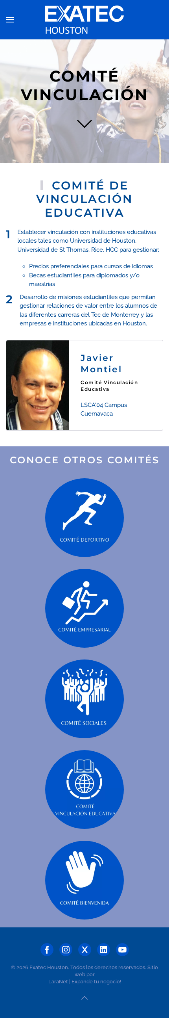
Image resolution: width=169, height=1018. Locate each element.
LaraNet (58, 982)
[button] (10, 19)
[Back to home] (84, 19)
